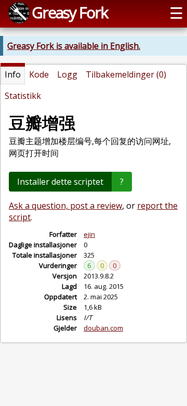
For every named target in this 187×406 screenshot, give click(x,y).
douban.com (103, 328)
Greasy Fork (70, 12)
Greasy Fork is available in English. (73, 46)
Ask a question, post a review (65, 205)
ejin (89, 234)
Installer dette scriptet (60, 181)
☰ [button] (176, 12)
